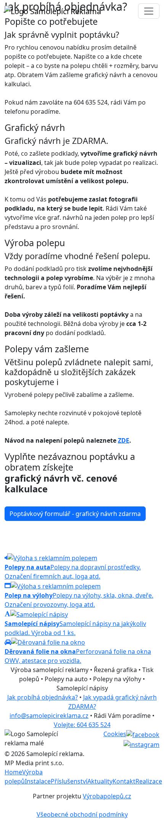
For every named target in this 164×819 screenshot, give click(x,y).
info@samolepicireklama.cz (49, 715)
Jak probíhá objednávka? (42, 697)
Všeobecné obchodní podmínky (82, 814)
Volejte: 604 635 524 (82, 725)
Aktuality (100, 781)
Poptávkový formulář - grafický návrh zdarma (75, 513)
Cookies (114, 734)
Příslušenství (69, 781)
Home (13, 772)
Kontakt (124, 781)
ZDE (123, 440)
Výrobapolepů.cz (107, 796)
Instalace (38, 781)
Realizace (148, 781)
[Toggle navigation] (148, 11)
